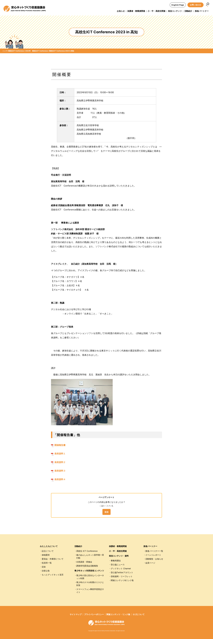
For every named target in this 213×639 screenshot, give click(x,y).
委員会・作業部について (52, 559)
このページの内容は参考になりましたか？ (106, 502)
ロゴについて (139, 614)
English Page (178, 5)
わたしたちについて (49, 546)
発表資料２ (60, 462)
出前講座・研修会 (84, 562)
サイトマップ (76, 614)
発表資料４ (60, 479)
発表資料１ (60, 453)
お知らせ (121, 11)
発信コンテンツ (175, 11)
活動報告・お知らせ (154, 559)
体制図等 (46, 555)
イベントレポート (153, 555)
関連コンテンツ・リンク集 (118, 614)
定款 (44, 567)
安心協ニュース (118, 564)
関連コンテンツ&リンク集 (122, 580)
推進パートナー (202, 11)
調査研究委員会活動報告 (87, 566)
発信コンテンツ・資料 (119, 556)
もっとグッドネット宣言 (52, 574)
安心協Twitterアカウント (122, 572)
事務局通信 (116, 560)
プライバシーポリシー (94, 614)
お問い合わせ (195, 5)
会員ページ (150, 563)
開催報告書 (60, 445)
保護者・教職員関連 (136, 11)
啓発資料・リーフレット (122, 576)
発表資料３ (60, 470)
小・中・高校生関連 (156, 11)
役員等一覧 (47, 563)
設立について (48, 551)
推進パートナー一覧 (154, 551)
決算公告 (46, 570)
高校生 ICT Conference (87, 551)
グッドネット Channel (121, 568)
